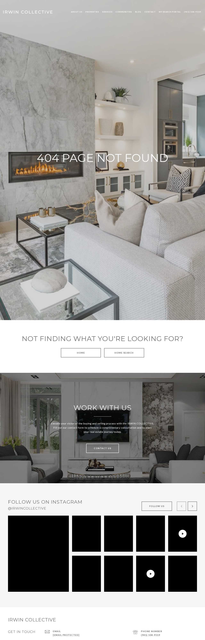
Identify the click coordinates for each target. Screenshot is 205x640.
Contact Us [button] (102, 448)
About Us (76, 12)
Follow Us (156, 506)
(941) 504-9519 (150, 635)
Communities (124, 12)
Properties (92, 12)
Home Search (124, 352)
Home (81, 352)
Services (107, 12)
